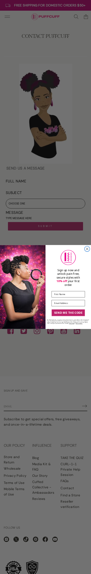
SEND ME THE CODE (68, 313)
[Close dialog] (87, 249)
